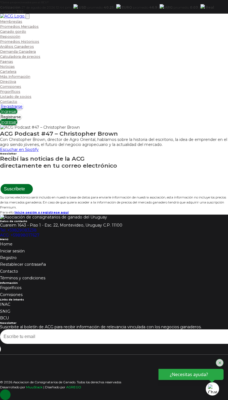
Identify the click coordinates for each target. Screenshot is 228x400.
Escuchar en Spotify (19, 149)
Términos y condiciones (22, 277)
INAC (5, 304)
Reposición (10, 36)
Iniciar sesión (12, 251)
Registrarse (12, 106)
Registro (8, 257)
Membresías (11, 21)
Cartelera (8, 71)
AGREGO (73, 387)
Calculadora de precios (20, 56)
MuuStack (34, 387)
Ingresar (9, 111)
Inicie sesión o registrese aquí (41, 212)
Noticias (7, 66)
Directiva (8, 81)
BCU (4, 318)
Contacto (8, 102)
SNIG (5, 311)
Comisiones (10, 87)
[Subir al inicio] (5, 394)
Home (6, 244)
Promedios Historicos (19, 41)
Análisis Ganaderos (17, 46)
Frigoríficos (10, 92)
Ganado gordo (13, 31)
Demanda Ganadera (18, 51)
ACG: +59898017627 (19, 235)
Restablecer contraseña (23, 264)
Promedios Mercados (19, 26)
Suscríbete (15, 189)
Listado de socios (15, 97)
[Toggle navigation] (27, 16)
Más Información (15, 76)
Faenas (6, 61)
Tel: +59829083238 (18, 230)
